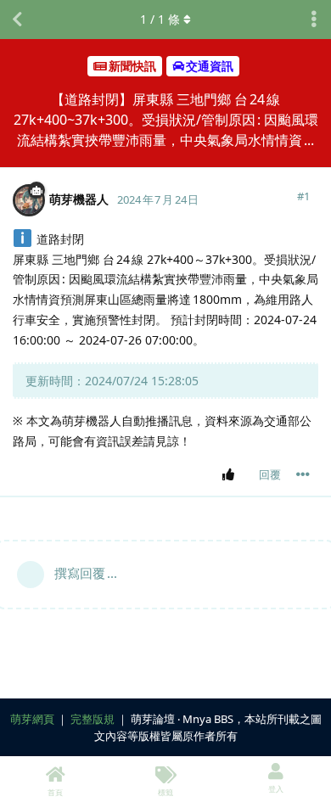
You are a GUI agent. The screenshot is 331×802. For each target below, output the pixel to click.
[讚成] (231, 475)
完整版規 (92, 718)
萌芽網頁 (32, 718)
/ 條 (160, 19)
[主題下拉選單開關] (314, 19)
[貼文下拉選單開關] (303, 474)
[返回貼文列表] (17, 19)
